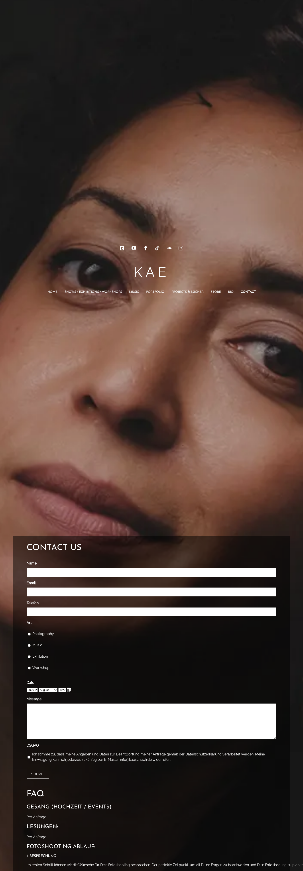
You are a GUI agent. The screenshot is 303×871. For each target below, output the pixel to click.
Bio (231, 292)
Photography (43, 634)
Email (31, 583)
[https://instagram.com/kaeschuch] (181, 248)
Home (52, 292)
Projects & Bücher (187, 292)
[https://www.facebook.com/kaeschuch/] (145, 248)
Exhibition (40, 656)
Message (34, 699)
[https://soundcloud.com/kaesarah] (169, 248)
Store (216, 292)
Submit (37, 774)
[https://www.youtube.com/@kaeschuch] (134, 248)
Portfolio (155, 292)
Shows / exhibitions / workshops (93, 292)
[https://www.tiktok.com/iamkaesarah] (157, 248)
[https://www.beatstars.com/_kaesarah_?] (122, 248)
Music (134, 292)
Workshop (40, 668)
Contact (248, 292)
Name (32, 563)
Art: (29, 623)
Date (30, 682)
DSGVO (33, 745)
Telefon (33, 603)
